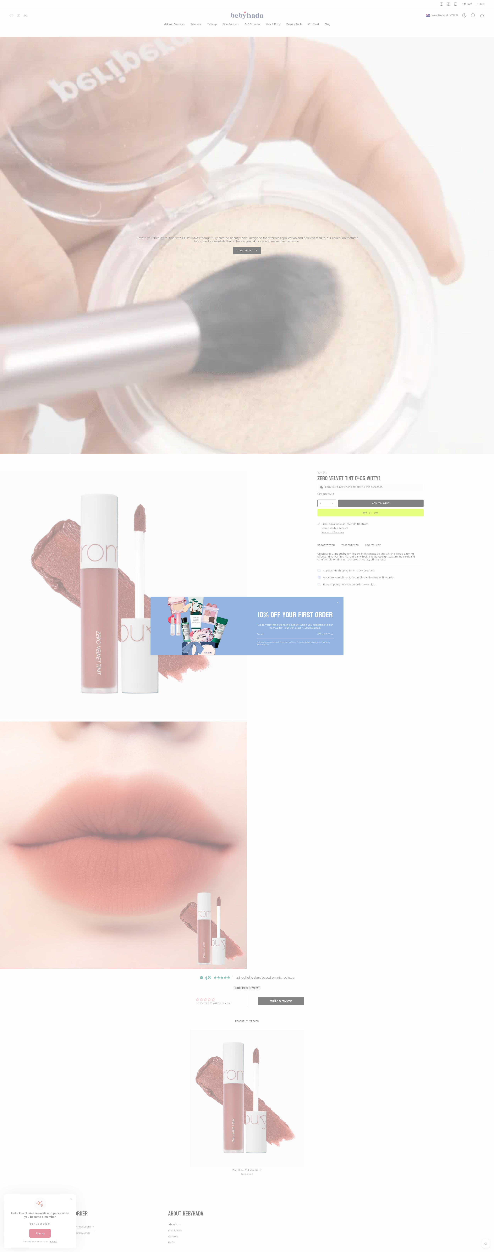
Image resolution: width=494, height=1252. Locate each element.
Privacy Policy (311, 642)
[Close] (338, 602)
